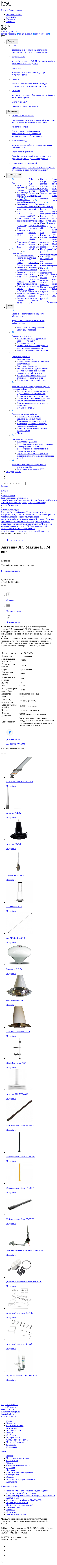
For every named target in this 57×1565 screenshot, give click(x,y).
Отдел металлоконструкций (33, 166)
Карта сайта (11, 1482)
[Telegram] (8, 1555)
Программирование (21, 356)
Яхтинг (50, 207)
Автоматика (28, 255)
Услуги (10, 305)
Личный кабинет (14, 14)
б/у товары (11, 1444)
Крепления (40, 519)
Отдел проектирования (31, 155)
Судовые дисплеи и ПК (19, 526)
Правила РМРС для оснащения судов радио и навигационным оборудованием (27, 1492)
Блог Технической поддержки (19, 1472)
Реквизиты (11, 17)
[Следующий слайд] (5, 585)
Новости (29, 82)
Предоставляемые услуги (17, 1458)
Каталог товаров (14, 175)
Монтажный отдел (32, 143)
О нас (30, 48)
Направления (12, 111)
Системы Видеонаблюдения (14, 512)
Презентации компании (17, 1502)
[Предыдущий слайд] (2, 585)
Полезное (33, 93)
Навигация (17, 253)
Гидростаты (43, 531)
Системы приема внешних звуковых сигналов (27, 520)
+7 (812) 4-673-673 (10, 31)
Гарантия (10, 1468)
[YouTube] (8, 1551)
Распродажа (13, 505)
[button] (28, 1416)
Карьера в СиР (33, 60)
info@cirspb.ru (41, 34)
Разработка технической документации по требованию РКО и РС (31, 387)
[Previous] (2, 753)
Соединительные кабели (24, 519)
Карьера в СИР (13, 1507)
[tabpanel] (28, 639)
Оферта (9, 1463)
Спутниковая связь (14, 1425)
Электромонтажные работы (24, 414)
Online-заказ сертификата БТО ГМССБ (23, 1500)
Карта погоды (12, 1498)
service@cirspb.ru (9, 34)
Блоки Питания (13, 524)
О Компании (12, 1460)
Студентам (29, 71)
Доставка (10, 1470)
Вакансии (10, 21)
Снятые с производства (15, 502)
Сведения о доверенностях (18, 1465)
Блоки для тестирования (20, 514)
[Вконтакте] (8, 1546)
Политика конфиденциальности (20, 1479)
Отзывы (10, 1477)
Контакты (10, 19)
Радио (14, 183)
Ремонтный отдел (27, 131)
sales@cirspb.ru (26, 34)
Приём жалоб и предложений (19, 1505)
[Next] (5, 753)
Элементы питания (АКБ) (32, 524)
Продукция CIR (13, 471)
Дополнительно (42, 204)
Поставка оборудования (22, 439)
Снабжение (52, 227)
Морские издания (18, 517)
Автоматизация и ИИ (16, 1514)
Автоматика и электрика (33, 118)
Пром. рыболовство (35, 502)
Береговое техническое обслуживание (29, 464)
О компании (12, 41)
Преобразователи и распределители (22, 531)
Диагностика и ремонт (22, 336)
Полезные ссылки (9, 1486)
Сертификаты (12, 1475)
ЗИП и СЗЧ (36, 514)
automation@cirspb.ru (10, 1412)
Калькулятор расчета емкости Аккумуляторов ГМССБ (30, 1495)
